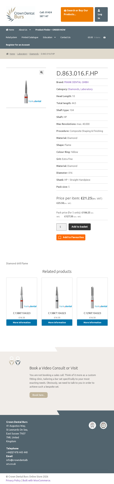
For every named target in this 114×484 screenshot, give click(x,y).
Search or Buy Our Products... (76, 12)
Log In (100, 16)
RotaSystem (11, 37)
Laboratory (22, 54)
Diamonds (34, 54)
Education (47, 37)
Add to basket (80, 226)
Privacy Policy (13, 480)
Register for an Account (18, 45)
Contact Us (65, 37)
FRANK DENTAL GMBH (76, 82)
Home (11, 30)
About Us (23, 30)
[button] (41, 72)
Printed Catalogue (30, 37)
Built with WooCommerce (36, 480)
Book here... (39, 395)
